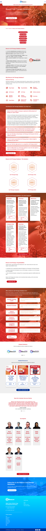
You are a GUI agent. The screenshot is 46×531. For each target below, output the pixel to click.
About (24, 502)
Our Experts (22, 42)
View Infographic (22, 384)
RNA (6, 524)
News (24, 503)
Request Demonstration (11, 337)
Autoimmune (7, 517)
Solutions (10, 28)
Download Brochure (11, 21)
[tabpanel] (11, 351)
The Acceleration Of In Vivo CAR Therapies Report (35, 379)
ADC (6, 516)
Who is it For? (22, 40)
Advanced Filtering (22, 32)
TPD (6, 525)
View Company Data (10, 249)
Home (7, 28)
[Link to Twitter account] (36, 530)
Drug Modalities (22, 38)
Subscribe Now (11, 490)
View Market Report (34, 384)
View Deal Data (22, 249)
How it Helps (22, 34)
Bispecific (7, 518)
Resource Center (26, 504)
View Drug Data (10, 217)
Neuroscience (8, 522)
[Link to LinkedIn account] (39, 530)
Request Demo (10, 18)
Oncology (7, 523)
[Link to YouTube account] (37, 530)
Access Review (10, 384)
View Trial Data (22, 218)
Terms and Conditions (27, 505)
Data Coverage (22, 36)
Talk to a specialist (22, 254)
